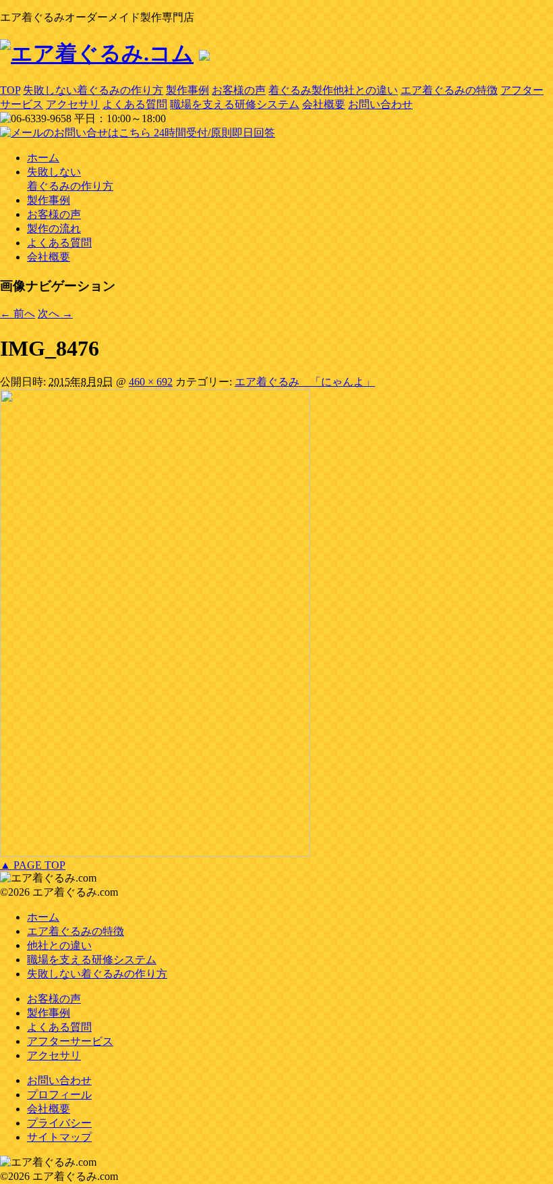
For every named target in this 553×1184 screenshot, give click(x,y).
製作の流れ (54, 228)
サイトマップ (59, 1137)
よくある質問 (135, 104)
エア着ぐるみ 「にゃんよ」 (305, 381)
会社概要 (323, 104)
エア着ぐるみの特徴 (449, 90)
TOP (10, 90)
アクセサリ (73, 104)
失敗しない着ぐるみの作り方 (93, 90)
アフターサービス (70, 1041)
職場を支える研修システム (234, 104)
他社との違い (59, 945)
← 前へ (17, 313)
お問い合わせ (380, 104)
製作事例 (187, 90)
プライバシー (59, 1123)
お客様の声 (239, 90)
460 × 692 (151, 381)
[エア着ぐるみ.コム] (97, 53)
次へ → (55, 313)
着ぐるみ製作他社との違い (333, 90)
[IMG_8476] (155, 853)
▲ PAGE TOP (32, 865)
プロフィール (59, 1094)
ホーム (43, 157)
